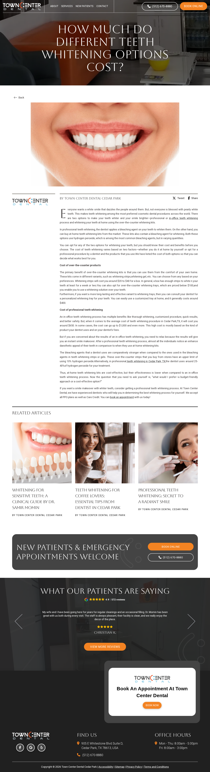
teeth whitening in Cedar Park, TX (145, 361)
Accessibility (106, 766)
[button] (105, 599)
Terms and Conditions (156, 766)
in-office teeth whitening (183, 218)
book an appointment (122, 397)
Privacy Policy (134, 766)
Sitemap (119, 766)
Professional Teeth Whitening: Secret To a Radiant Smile (160, 496)
